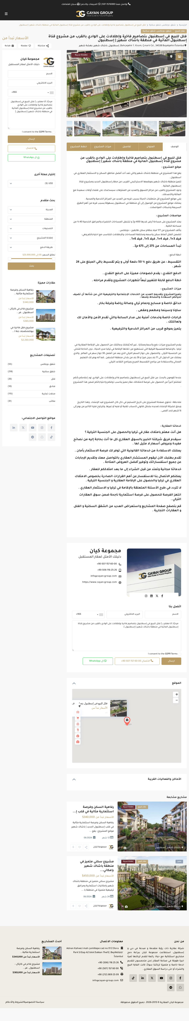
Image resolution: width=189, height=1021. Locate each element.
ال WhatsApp (96, 661)
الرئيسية (183, 25)
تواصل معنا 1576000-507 (115, 4)
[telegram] (32, 437)
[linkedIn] (14, 427)
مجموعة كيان (105, 551)
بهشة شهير (85, 46)
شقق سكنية (155, 25)
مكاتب (52, 401)
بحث (31, 266)
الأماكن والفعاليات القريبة (164, 779)
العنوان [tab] (151, 147)
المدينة (49, 210)
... (90, 831)
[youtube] (32, 427)
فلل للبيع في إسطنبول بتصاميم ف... (88, 703)
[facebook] (51, 427)
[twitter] (23, 427)
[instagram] (42, 427)
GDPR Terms (171, 654)
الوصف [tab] (175, 147)
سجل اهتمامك (69, 4)
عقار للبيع (180, 31)
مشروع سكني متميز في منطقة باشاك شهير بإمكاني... (97, 866)
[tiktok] (51, 437)
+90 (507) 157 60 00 (108, 968)
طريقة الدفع (46, 247)
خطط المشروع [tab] (78, 147)
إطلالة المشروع (45, 238)
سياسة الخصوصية (34, 1002)
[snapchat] (42, 437)
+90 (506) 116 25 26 (108, 963)
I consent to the (163, 654)
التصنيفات (47, 229)
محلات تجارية (48, 394)
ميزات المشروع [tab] (102, 147)
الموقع (176, 683)
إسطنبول (114, 46)
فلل (53, 379)
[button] (134, 727)
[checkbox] (179, 654)
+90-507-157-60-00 (107, 564)
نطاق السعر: (48, 255)
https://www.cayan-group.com (99, 582)
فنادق (52, 386)
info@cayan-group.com (104, 576)
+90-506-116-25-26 (107, 570)
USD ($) (49, 183)
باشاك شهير (100, 46)
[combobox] (100, 614)
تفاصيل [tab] (127, 147)
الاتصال (136, 661)
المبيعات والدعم (89, 4)
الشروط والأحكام (15, 1002)
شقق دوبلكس (169, 25)
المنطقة (48, 219)
